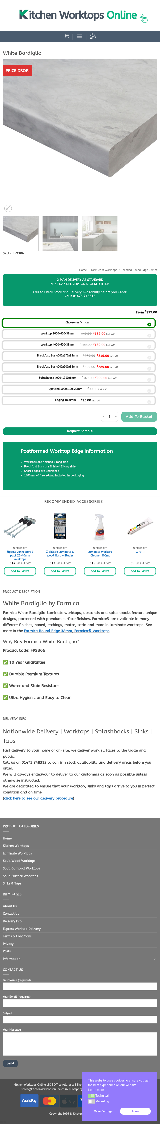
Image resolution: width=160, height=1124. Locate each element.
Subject (7, 1013)
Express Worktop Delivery (22, 929)
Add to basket (139, 416)
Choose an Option (77, 322)
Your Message (12, 1029)
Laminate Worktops (17, 853)
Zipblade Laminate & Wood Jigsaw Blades (60, 553)
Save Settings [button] (103, 1111)
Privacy (8, 944)
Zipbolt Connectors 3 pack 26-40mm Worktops (20, 555)
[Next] (149, 136)
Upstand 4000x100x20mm (65, 389)
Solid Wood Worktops (19, 861)
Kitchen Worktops (16, 846)
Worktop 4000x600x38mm (58, 344)
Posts (7, 951)
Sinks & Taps (12, 883)
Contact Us (11, 913)
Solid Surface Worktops (20, 876)
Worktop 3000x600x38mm (58, 333)
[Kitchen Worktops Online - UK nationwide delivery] (86, 16)
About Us (10, 906)
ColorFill (140, 552)
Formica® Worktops (104, 270)
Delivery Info (12, 921)
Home (83, 270)
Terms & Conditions (17, 936)
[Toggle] (154, 959)
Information (11, 959)
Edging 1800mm (65, 400)
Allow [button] (135, 1111)
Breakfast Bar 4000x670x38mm (57, 355)
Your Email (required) (16, 996)
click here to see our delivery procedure (38, 798)
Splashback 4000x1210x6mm (57, 377)
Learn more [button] (96, 1089)
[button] (66, 36)
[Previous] (10, 136)
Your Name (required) (17, 980)
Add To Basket (20, 571)
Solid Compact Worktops (21, 868)
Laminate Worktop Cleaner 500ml (100, 553)
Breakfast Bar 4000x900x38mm (57, 366)
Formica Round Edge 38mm (139, 270)
